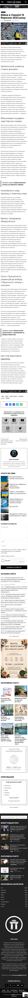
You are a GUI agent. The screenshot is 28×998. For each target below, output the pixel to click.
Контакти (15, 991)
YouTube (22, 423)
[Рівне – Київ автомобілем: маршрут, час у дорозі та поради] (7, 729)
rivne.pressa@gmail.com (19, 975)
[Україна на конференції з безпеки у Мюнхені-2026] (5, 489)
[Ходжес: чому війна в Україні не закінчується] (5, 496)
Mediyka (13, 994)
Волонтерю (8, 788)
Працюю (7, 792)
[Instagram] (10, 985)
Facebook (14, 423)
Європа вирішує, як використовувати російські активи (16, 500)
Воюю (6, 790)
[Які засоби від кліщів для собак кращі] (7, 691)
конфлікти (21, 396)
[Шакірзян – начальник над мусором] (7, 710)
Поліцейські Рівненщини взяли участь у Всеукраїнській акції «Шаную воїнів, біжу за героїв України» (13, 596)
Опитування (14, 990)
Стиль (2, 899)
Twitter (20, 431)
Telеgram (5, 423)
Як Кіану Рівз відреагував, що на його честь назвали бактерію (7, 441)
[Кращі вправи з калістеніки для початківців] (21, 710)
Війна (7, 396)
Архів (3, 990)
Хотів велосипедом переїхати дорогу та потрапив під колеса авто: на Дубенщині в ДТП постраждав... (13, 622)
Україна (8, 9)
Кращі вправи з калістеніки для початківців (19, 718)
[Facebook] (6, 985)
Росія (2, 398)
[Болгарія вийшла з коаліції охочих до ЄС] (5, 482)
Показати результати (14, 801)
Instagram (8, 431)
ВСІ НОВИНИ (13, 636)
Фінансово (7, 785)
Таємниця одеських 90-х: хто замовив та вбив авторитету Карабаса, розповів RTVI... (18, 828)
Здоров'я (3, 892)
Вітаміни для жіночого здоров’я (21, 439)
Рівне (2, 895)
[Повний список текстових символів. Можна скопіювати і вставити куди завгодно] (5, 861)
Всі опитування (14, 807)
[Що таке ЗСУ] (5, 511)
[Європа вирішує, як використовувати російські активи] (5, 504)
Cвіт (2, 888)
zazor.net (14, 996)
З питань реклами (6, 991)
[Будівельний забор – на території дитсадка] (21, 691)
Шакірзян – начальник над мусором (5, 718)
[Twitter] (18, 985)
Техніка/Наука (5, 902)
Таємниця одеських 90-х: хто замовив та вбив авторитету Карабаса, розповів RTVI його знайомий (13, 579)
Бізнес (2, 897)
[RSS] (14, 985)
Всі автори (22, 990)
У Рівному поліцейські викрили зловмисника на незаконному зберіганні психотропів (14, 616)
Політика (3, 890)
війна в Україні (13, 396)
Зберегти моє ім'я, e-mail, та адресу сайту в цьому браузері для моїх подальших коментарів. (13, 551)
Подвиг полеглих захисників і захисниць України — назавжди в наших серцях (14, 610)
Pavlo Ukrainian (7, 20)
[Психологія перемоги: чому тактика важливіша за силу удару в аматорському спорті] (21, 729)
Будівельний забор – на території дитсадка (21, 700)
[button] (26, 2)
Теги (8, 990)
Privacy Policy (23, 991)
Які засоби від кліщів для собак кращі (6, 700)
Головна (3, 9)
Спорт (2, 906)
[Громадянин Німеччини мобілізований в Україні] (5, 519)
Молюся (7, 795)
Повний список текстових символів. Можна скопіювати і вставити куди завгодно (18, 861)
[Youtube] (21, 985)
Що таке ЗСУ (13, 506)
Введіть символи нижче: (8, 556)
